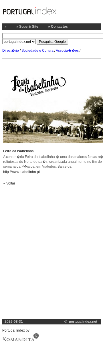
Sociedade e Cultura (37, 51)
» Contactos (58, 27)
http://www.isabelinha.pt (21, 172)
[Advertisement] (51, 243)
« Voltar (9, 183)
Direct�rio (10, 51)
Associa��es (67, 51)
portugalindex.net (83, 322)
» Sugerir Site (27, 27)
